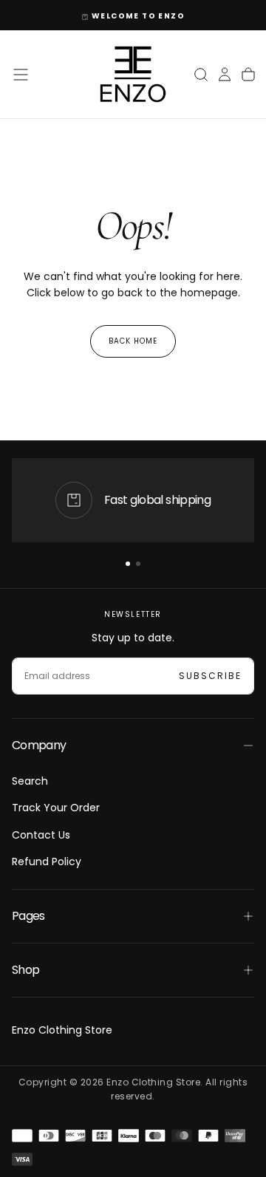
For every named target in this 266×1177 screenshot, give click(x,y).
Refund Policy (46, 861)
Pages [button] (28, 915)
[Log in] (224, 74)
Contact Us (41, 835)
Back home (133, 341)
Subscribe (210, 675)
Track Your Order (56, 807)
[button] (21, 74)
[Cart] (248, 74)
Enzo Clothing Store (62, 1030)
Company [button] (39, 745)
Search (30, 781)
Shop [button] (25, 969)
